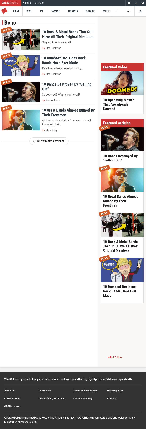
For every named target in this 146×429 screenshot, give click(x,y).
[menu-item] (15, 11)
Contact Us (45, 390)
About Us (9, 390)
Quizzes (39, 2)
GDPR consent (12, 406)
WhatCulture (115, 357)
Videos (27, 2)
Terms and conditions (85, 390)
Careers (111, 398)
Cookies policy (12, 398)
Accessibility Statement (52, 398)
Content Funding (82, 398)
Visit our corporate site (119, 379)
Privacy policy (115, 390)
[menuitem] (10, 3)
